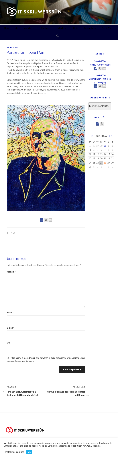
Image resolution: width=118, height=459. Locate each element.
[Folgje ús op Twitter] (102, 124)
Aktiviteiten (29, 28)
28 (105, 163)
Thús (6, 28)
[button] (115, 3)
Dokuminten (90, 28)
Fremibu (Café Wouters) (99, 65)
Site (8, 343)
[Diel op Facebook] (41, 220)
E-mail (10, 328)
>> (110, 136)
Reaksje (11, 272)
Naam (10, 313)
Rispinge (45, 28)
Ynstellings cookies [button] (14, 452)
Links (75, 28)
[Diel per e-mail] (50, 220)
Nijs (16, 28)
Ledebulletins (61, 28)
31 (105, 146)
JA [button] (29, 452)
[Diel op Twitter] (46, 220)
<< (91, 136)
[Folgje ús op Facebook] (97, 124)
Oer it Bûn (106, 28)
